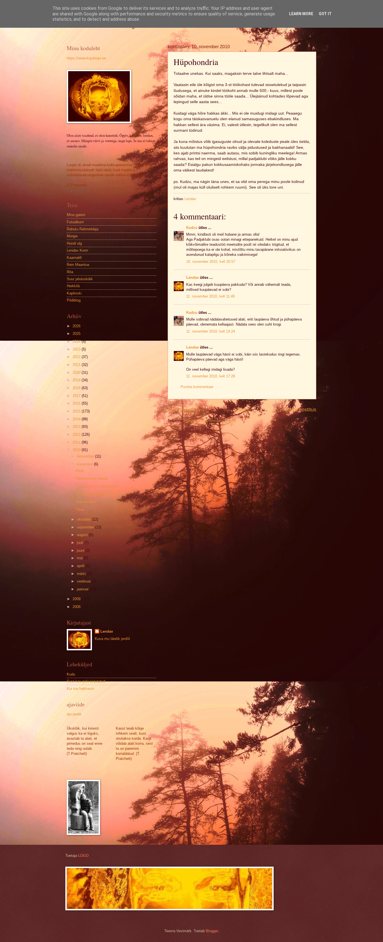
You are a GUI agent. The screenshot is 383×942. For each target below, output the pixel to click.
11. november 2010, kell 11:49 (210, 296)
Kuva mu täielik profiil (112, 639)
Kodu (71, 674)
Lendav (192, 277)
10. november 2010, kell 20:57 (210, 261)
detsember (86, 456)
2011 (77, 442)
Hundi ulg (74, 243)
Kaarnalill (74, 258)
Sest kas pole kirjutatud (86, 681)
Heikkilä (73, 286)
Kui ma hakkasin (80, 688)
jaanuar (83, 589)
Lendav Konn (77, 250)
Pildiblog (73, 300)
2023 (77, 349)
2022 (77, 357)
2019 (77, 380)
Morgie (72, 236)
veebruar (84, 581)
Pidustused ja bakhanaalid (97, 486)
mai (80, 558)
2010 (77, 450)
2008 (77, 607)
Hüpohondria (86, 502)
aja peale (74, 714)
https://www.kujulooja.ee (86, 58)
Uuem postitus (184, 409)
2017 (77, 396)
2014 (77, 419)
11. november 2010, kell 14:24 (210, 331)
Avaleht (240, 409)
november (85, 464)
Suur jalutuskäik (80, 279)
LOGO (83, 855)
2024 (77, 341)
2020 (77, 372)
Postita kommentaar (197, 387)
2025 (77, 333)
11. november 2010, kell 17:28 (210, 376)
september (86, 527)
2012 (77, 434)
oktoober (84, 519)
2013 (77, 426)
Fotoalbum (75, 222)
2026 (77, 326)
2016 (77, 403)
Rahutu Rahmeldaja (82, 229)
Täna (80, 509)
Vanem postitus (299, 409)
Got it (325, 13)
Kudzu (191, 228)
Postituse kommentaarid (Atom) (210, 421)
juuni (81, 550)
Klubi (80, 470)
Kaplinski (74, 293)
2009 (77, 599)
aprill (81, 566)
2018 (77, 388)
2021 (77, 365)
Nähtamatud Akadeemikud (97, 494)
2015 (77, 411)
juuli (80, 542)
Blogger (212, 931)
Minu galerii (76, 215)
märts (82, 574)
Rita (70, 272)
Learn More (301, 13)
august (83, 535)
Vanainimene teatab (92, 478)
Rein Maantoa (78, 265)
